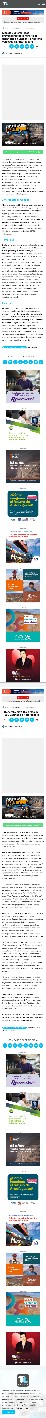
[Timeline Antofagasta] (3, 53)
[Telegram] (36, 362)
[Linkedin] (27, 46)
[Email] (32, 46)
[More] (37, 46)
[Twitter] (16, 46)
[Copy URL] (41, 362)
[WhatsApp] (22, 46)
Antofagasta (35, 347)
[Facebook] (11, 46)
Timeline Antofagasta (15, 53)
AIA (29, 347)
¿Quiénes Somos (21, 1408)
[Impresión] (30, 362)
